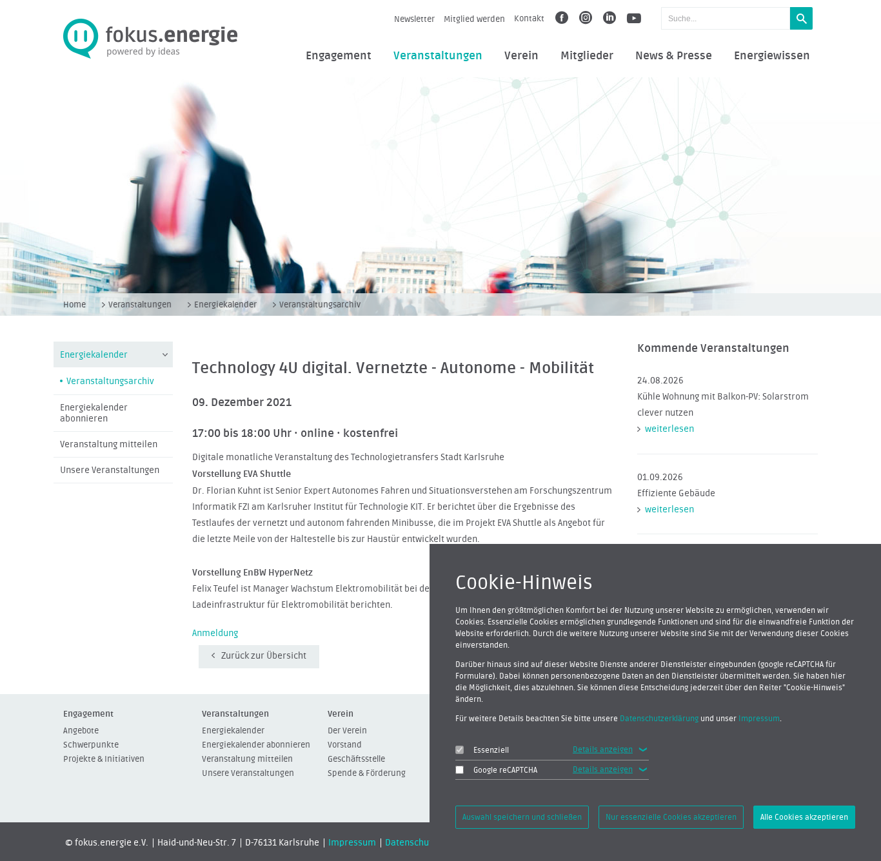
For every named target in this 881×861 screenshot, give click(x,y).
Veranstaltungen (437, 56)
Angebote (81, 730)
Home (74, 304)
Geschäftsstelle (356, 759)
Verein (521, 56)
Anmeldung (215, 633)
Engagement (338, 56)
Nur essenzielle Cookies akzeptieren (671, 817)
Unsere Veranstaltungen (109, 470)
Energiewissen (772, 56)
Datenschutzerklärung (659, 718)
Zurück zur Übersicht (263, 656)
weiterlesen (669, 429)
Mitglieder (586, 56)
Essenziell (491, 750)
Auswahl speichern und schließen (522, 817)
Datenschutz (411, 842)
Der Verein (347, 730)
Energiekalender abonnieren (94, 413)
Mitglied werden (474, 19)
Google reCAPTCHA (505, 770)
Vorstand (345, 745)
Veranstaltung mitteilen (108, 445)
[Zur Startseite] (150, 39)
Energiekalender (225, 304)
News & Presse (673, 56)
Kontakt (529, 18)
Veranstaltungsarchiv (320, 304)
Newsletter (414, 19)
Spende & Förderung (367, 773)
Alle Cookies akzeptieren (804, 817)
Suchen (801, 18)
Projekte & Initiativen (103, 759)
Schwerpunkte (91, 745)
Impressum (352, 842)
